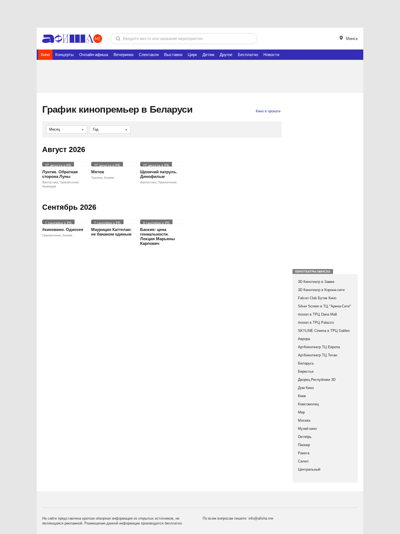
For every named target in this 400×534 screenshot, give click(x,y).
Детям (208, 54)
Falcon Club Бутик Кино (317, 298)
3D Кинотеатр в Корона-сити (321, 290)
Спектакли (149, 54)
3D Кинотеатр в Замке (316, 282)
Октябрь (305, 437)
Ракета (303, 453)
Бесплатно (248, 54)
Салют (303, 461)
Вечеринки (123, 54)
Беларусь (306, 363)
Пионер (304, 445)
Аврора (304, 339)
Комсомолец (308, 404)
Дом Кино (306, 388)
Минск (351, 38)
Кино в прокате (268, 111)
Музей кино (307, 429)
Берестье (305, 371)
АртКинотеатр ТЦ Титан (317, 355)
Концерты (64, 54)
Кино (45, 54)
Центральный (309, 469)
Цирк (192, 54)
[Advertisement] (200, 13)
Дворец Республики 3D (317, 380)
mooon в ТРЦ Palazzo (316, 322)
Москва (304, 420)
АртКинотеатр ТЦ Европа (319, 347)
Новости (271, 54)
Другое (226, 54)
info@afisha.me (260, 518)
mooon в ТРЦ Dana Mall (317, 314)
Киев (302, 396)
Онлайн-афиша (93, 54)
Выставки (173, 54)
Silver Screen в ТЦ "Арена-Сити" (324, 306)
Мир (301, 412)
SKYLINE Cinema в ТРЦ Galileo (324, 331)
